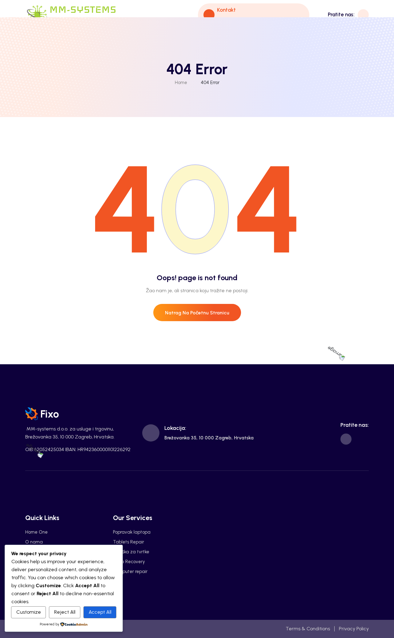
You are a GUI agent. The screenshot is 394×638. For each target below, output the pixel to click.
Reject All (64, 612)
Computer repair (130, 571)
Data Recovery (129, 561)
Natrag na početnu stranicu (197, 313)
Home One (36, 532)
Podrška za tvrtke (131, 552)
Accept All (100, 612)
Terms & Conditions (308, 629)
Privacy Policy (354, 629)
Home (181, 82)
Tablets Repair (128, 542)
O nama (34, 542)
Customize (28, 612)
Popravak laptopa (132, 532)
